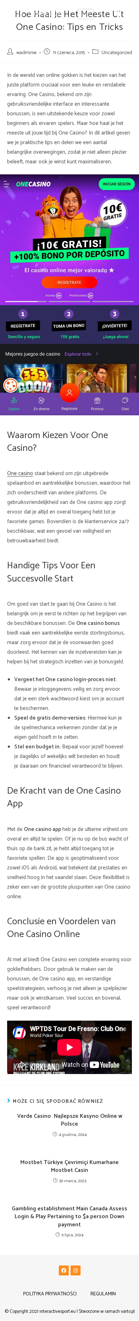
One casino (20, 473)
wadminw (26, 53)
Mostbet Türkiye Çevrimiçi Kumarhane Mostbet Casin (69, 1167)
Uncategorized (117, 53)
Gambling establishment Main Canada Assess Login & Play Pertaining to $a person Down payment (69, 1217)
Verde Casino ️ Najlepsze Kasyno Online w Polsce (69, 1120)
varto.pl (128, 1311)
